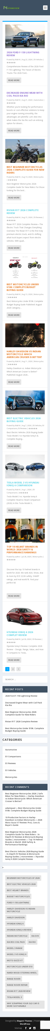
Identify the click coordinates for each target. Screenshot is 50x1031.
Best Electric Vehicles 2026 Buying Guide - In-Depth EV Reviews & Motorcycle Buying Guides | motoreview (24, 854)
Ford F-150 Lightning (18, 902)
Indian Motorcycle (17, 936)
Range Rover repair (17, 985)
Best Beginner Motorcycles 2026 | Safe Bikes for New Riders (24, 794)
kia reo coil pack (16, 942)
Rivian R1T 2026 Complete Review (22, 212)
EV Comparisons (13, 756)
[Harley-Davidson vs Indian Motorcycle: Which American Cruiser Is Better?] (25, 335)
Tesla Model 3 (14, 997)
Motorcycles (38, 177)
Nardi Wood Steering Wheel (22, 972)
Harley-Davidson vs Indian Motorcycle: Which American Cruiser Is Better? (24, 354)
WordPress (25, 1024)
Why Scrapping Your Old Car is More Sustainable (23, 1004)
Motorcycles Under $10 (19, 966)
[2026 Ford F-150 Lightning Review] (25, 36)
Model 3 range (14, 948)
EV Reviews (38, 217)
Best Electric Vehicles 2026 (21, 884)
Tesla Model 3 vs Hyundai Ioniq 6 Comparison (23, 484)
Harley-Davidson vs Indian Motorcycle (21, 910)
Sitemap (18, 1028)
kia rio (32, 942)
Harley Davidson (16, 917)
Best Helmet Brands (17, 890)
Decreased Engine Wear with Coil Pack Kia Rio (24, 94)
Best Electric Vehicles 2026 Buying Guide (24, 420)
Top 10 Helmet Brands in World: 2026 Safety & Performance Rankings (22, 549)
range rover (13, 978)
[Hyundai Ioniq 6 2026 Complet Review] (25, 616)
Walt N (17, 59)
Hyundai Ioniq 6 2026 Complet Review (20, 634)
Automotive (38, 100)
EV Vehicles (38, 59)
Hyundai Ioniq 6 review (19, 929)
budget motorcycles (18, 896)
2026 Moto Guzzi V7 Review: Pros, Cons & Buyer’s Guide (23, 822)
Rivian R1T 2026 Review (18, 991)
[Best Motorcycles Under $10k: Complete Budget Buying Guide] (25, 268)
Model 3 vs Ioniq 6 (16, 954)
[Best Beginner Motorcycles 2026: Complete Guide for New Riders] (25, 151)
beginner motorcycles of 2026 (23, 878)
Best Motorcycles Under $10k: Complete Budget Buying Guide (23, 287)
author (17, 557)
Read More (14, 80)
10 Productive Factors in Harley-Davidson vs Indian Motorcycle (20, 818)
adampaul (10, 808)
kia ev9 (35, 936)
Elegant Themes (24, 1021)
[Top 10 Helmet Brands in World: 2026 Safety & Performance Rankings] (25, 530)
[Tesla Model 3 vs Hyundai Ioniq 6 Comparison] (25, 466)
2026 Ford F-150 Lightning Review (23, 54)
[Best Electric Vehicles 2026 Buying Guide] (25, 402)
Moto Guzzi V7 (14, 960)
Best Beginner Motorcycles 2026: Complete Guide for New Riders (25, 169)
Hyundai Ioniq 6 (15, 923)
